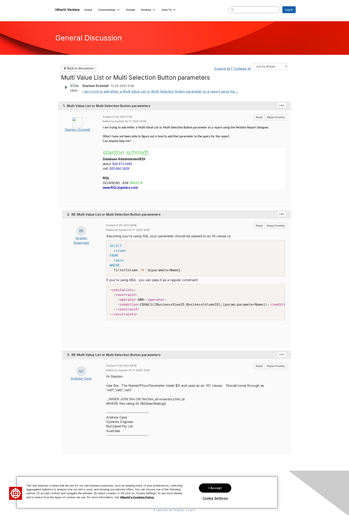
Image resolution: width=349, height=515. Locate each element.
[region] (147, 492)
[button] (109, 10)
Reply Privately (276, 117)
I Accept (215, 488)
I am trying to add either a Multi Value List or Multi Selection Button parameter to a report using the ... (160, 91)
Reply (259, 117)
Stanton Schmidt (77, 130)
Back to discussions (80, 68)
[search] (232, 9)
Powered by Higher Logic (175, 510)
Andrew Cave (81, 378)
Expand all (222, 69)
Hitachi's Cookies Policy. (137, 497)
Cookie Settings (215, 498)
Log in (289, 9)
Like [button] (281, 105)
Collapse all (242, 69)
